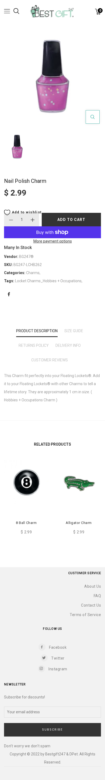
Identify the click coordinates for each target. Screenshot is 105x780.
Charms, (33, 273)
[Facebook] (9, 294)
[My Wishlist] (91, 13)
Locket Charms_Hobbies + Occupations (48, 281)
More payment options (52, 241)
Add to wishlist (25, 212)
